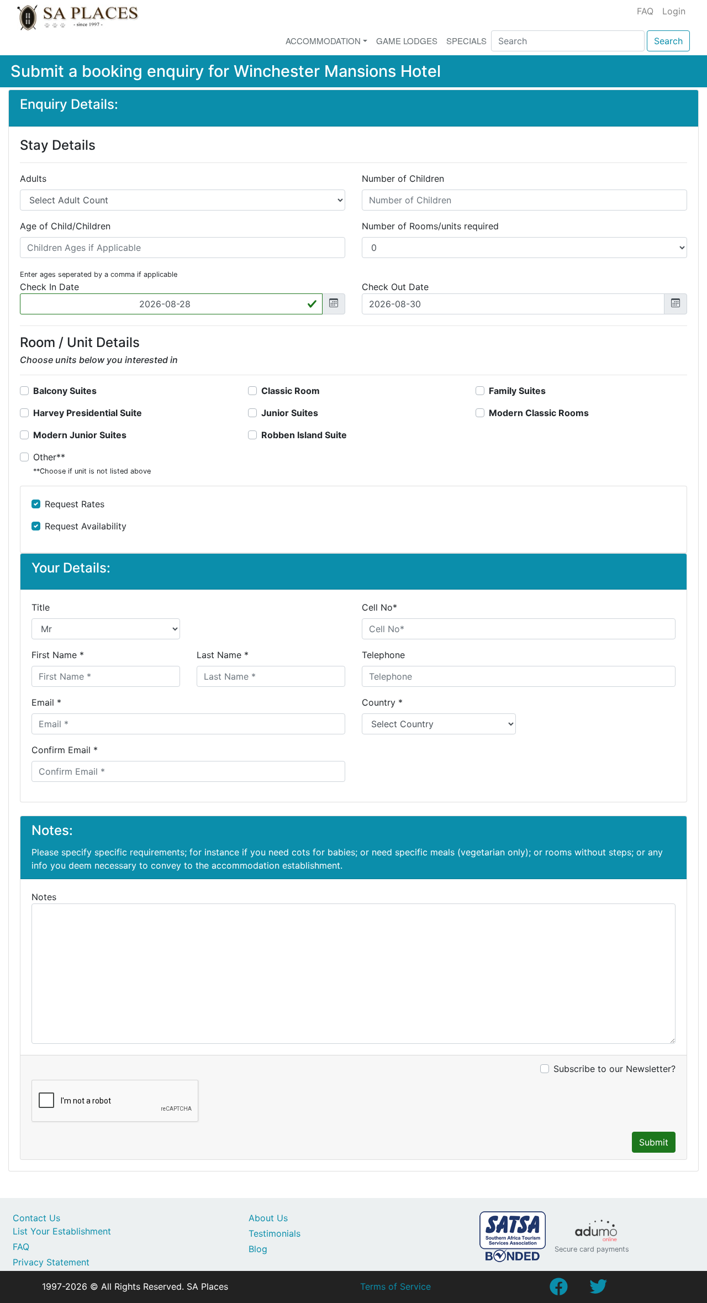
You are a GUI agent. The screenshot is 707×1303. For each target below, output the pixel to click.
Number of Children (403, 178)
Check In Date (49, 286)
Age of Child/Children (65, 226)
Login (673, 11)
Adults (33, 178)
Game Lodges (406, 40)
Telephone (383, 654)
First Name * (57, 654)
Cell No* (379, 607)
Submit (653, 1142)
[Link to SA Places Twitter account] (598, 1289)
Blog (258, 1248)
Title (40, 607)
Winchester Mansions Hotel (337, 71)
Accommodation (323, 40)
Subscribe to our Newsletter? (614, 1068)
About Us (268, 1217)
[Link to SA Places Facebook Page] (558, 1289)
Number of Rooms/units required (430, 226)
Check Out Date (395, 286)
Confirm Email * (64, 749)
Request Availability (85, 526)
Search (668, 40)
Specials (466, 40)
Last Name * (223, 654)
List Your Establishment (62, 1231)
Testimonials (274, 1233)
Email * (46, 702)
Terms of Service (395, 1286)
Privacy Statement (51, 1262)
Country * (382, 702)
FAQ (645, 11)
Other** (92, 463)
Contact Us (36, 1217)
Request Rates (74, 503)
